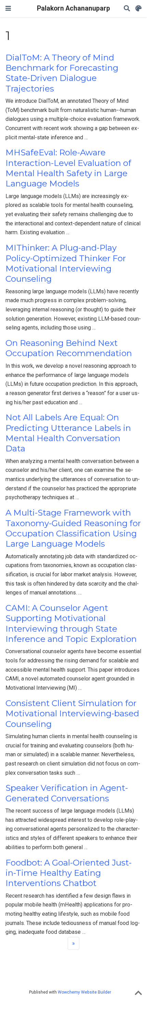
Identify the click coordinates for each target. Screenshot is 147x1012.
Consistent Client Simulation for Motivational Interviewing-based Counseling (72, 713)
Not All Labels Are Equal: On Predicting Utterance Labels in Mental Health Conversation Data (68, 432)
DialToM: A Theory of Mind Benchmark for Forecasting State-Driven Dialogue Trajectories (61, 73)
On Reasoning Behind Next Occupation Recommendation (68, 348)
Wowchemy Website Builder (84, 992)
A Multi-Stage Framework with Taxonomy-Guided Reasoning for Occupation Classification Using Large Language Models (73, 528)
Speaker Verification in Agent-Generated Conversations (66, 793)
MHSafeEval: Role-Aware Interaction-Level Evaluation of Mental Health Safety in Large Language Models (68, 167)
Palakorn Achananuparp (73, 8)
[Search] (127, 9)
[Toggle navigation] (8, 8)
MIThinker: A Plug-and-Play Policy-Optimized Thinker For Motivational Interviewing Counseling (65, 263)
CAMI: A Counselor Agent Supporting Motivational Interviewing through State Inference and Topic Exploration (71, 623)
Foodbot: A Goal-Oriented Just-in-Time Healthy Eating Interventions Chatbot (68, 873)
